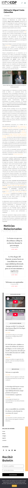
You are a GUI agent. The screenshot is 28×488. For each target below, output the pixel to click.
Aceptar (14, 485)
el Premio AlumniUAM (18, 154)
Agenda (4, 438)
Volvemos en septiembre (14, 282)
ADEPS (23, 131)
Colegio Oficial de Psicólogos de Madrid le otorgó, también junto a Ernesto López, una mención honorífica (14, 135)
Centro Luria (8, 45)
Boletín (3, 433)
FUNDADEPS (23, 132)
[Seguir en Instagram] (12, 450)
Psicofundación (5, 190)
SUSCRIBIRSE (13, 474)
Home (3, 431)
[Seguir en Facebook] (3, 450)
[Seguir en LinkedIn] (9, 450)
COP (7, 191)
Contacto (4, 440)
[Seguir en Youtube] (15, 450)
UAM (25, 32)
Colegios (4, 435)
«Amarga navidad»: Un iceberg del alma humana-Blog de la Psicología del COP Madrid (15, 328)
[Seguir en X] (6, 450)
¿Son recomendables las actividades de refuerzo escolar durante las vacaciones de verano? (15, 411)
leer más (14, 249)
